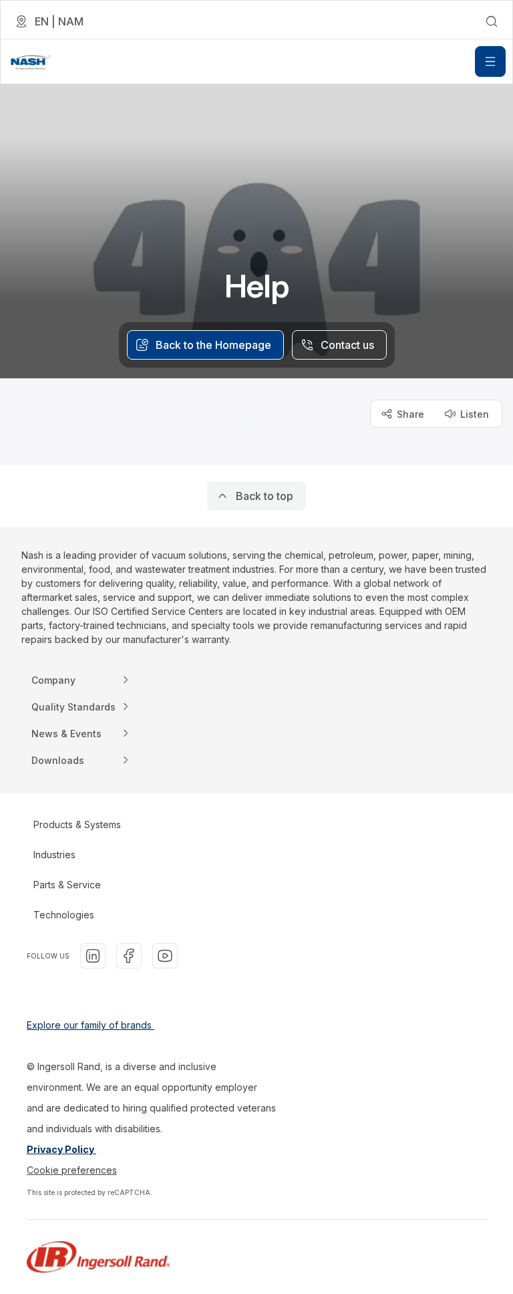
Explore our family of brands (90, 1025)
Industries (54, 854)
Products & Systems (77, 824)
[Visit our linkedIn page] (93, 955)
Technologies (63, 914)
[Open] (490, 61)
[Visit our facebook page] (129, 955)
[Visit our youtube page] (165, 955)
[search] (491, 21)
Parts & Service (67, 884)
